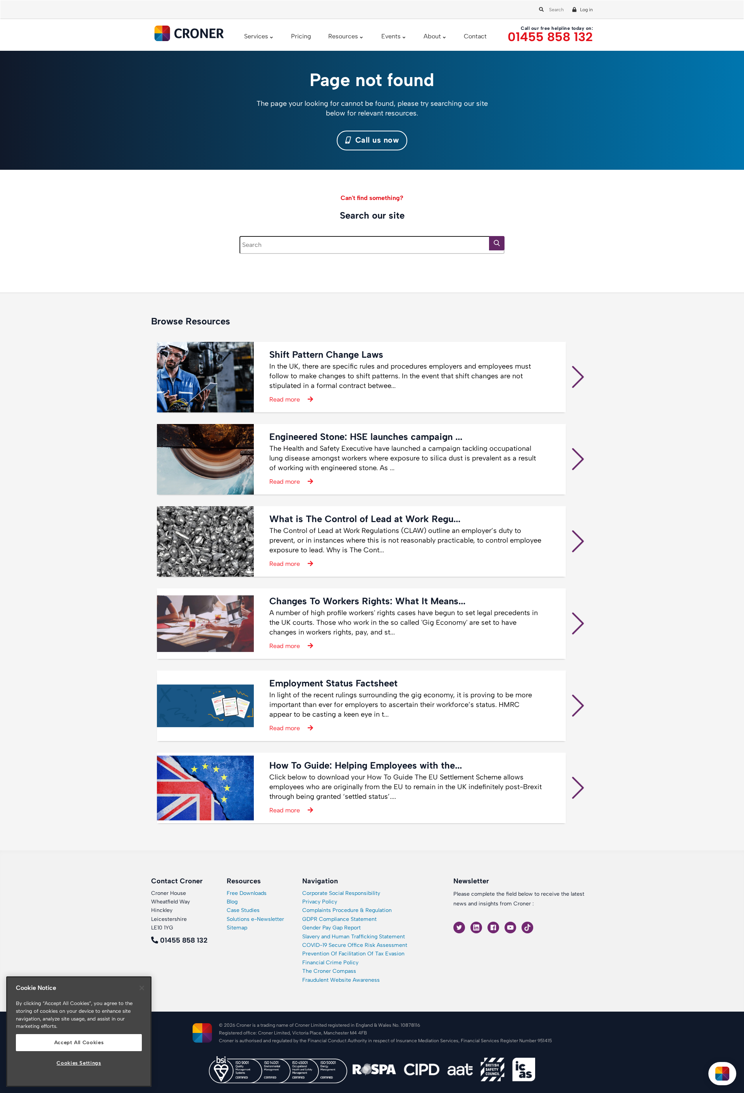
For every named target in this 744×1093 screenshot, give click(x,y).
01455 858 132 (550, 37)
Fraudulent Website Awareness (341, 980)
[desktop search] (540, 9)
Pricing (301, 36)
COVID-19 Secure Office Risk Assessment (354, 945)
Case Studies (243, 910)
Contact (475, 36)
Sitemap (237, 927)
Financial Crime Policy (330, 962)
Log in (586, 9)
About (432, 36)
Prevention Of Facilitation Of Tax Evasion (353, 953)
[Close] (141, 987)
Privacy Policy (319, 901)
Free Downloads (247, 893)
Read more (284, 399)
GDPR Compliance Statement (339, 919)
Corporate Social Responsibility (341, 893)
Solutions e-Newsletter (255, 919)
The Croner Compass (329, 971)
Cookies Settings (79, 1063)
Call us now (376, 140)
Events (391, 36)
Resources (343, 36)
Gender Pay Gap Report (331, 927)
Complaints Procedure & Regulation (347, 910)
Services (256, 36)
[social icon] (460, 927)
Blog (232, 901)
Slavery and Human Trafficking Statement (353, 936)
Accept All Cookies (79, 1042)
